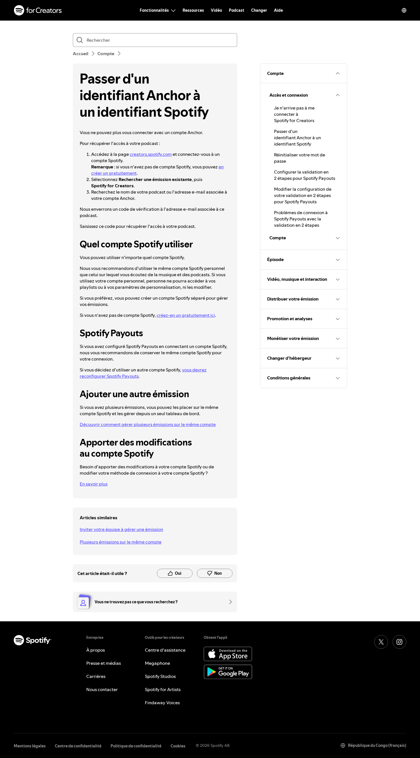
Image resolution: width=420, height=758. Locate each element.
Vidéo (216, 10)
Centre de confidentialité (78, 746)
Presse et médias (103, 663)
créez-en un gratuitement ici (186, 315)
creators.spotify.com (151, 154)
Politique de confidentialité (136, 746)
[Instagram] (399, 642)
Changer (259, 10)
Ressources (193, 10)
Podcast (236, 10)
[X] (381, 642)
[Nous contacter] (229, 602)
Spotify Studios (160, 676)
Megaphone (157, 663)
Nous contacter (102, 689)
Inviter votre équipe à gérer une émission (121, 529)
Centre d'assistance (165, 650)
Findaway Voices (162, 702)
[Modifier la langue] (404, 10)
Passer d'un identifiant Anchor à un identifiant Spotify (297, 137)
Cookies (178, 746)
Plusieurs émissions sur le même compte (120, 542)
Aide (278, 10)
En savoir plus (93, 484)
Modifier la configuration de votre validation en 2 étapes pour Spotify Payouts (302, 195)
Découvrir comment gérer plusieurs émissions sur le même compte (148, 424)
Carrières (95, 676)
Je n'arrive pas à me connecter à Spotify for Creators (294, 114)
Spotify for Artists (163, 689)
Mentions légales (30, 746)
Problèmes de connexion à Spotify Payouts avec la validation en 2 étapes (301, 218)
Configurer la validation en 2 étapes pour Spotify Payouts (304, 175)
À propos (95, 650)
